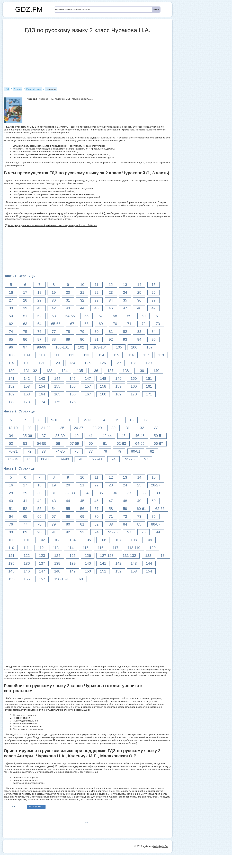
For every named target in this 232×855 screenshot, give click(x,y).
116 (131, 355)
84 (153, 331)
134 (64, 371)
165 (57, 394)
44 (82, 308)
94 (139, 339)
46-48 (140, 436)
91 (96, 339)
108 (11, 355)
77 (54, 331)
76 (39, 331)
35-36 (27, 436)
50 (11, 316)
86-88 (45, 459)
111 (56, 355)
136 (95, 371)
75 (25, 331)
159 (118, 386)
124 (72, 363)
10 (82, 285)
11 (96, 285)
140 (156, 371)
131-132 (30, 371)
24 (125, 292)
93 (125, 339)
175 (57, 402)
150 (134, 378)
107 (149, 347)
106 (134, 347)
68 (86, 324)
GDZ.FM (29, 9)
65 (25, 516)
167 (88, 394)
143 (42, 378)
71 (129, 324)
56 (86, 316)
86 (25, 339)
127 (118, 363)
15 (153, 285)
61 (158, 316)
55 (68, 509)
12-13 (86, 420)
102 (81, 347)
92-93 (97, 459)
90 (82, 339)
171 (149, 394)
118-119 (134, 548)
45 (96, 308)
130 (11, 371)
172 (11, 402)
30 (54, 300)
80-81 (135, 451)
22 (96, 292)
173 (27, 402)
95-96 (130, 459)
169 (118, 394)
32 (82, 300)
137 (110, 371)
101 (27, 540)
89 (68, 339)
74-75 (60, 451)
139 (141, 371)
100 (11, 540)
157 (88, 386)
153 (27, 386)
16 (11, 292)
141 (11, 378)
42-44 (107, 436)
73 (158, 324)
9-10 (54, 420)
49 (153, 308)
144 (57, 378)
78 (68, 331)
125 (87, 363)
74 (11, 331)
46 (111, 308)
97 (25, 347)
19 (54, 292)
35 (125, 300)
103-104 (100, 347)
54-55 (70, 316)
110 (42, 355)
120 (26, 363)
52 (39, 316)
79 (82, 331)
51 (25, 316)
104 (72, 540)
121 (42, 363)
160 (134, 386)
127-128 (106, 555)
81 (111, 331)
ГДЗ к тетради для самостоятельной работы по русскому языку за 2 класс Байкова (51, 225)
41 (91, 436)
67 (72, 324)
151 (149, 378)
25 (139, 292)
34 (111, 300)
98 (143, 532)
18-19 (13, 428)
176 (72, 402)
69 (101, 324)
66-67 (158, 443)
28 (25, 300)
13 (125, 285)
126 (103, 363)
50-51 (158, 436)
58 (115, 316)
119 (11, 363)
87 (39, 339)
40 (39, 308)
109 (27, 355)
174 (42, 402)
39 (25, 308)
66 (39, 516)
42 (54, 308)
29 (39, 300)
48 (139, 308)
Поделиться (38, 807)
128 (133, 363)
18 (39, 292)
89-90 (64, 459)
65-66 (55, 324)
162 (11, 394)
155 (57, 386)
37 (153, 300)
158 (103, 386)
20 (68, 292)
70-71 (13, 451)
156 (72, 386)
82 (125, 331)
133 (49, 371)
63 (25, 324)
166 (72, 394)
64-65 (140, 443)
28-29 (97, 428)
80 (96, 331)
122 (27, 555)
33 (96, 300)
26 (153, 292)
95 (153, 339)
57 (101, 316)
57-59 (74, 443)
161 (149, 386)
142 (27, 378)
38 (11, 308)
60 (143, 316)
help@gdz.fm (160, 846)
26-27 (78, 428)
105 (119, 347)
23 (111, 292)
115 (116, 355)
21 (82, 292)
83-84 (13, 459)
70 (115, 324)
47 (125, 308)
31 (68, 300)
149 (118, 378)
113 (86, 355)
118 (161, 355)
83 (139, 331)
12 (111, 285)
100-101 (62, 347)
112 (71, 355)
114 (101, 355)
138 (126, 371)
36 (139, 300)
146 (27, 571)
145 (72, 378)
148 (103, 378)
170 (134, 394)
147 (88, 378)
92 (111, 339)
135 (80, 371)
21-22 (45, 428)
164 (42, 394)
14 (139, 285)
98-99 (41, 347)
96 (11, 347)
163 (27, 394)
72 (143, 324)
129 (149, 363)
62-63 (121, 443)
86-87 (155, 524)
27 (11, 300)
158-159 (61, 579)
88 (54, 339)
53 (54, 316)
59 (129, 316)
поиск (156, 9)
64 (39, 324)
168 (103, 394)
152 (11, 386)
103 (57, 540)
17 (25, 292)
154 (42, 386)
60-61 (141, 509)
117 (146, 355)
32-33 (70, 493)
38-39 (60, 436)
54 (54, 509)
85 (11, 339)
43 (68, 308)
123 (57, 363)
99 (158, 532)
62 (11, 324)
